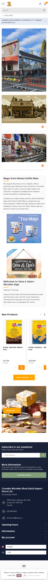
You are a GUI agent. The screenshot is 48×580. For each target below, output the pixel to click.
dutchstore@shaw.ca (14, 518)
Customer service (24, 475)
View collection (22, 377)
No (25, 575)
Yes (19, 575)
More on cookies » (34, 575)
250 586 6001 (12, 511)
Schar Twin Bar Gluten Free (12, 348)
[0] (45, 3)
